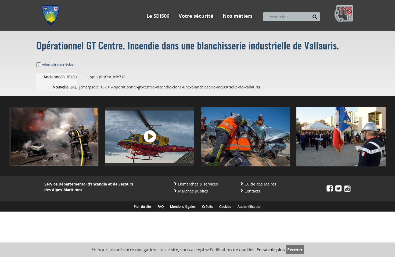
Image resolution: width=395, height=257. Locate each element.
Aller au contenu (81, 2)
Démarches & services (198, 184)
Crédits (207, 206)
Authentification (249, 206)
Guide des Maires (260, 184)
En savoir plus (271, 250)
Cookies (225, 206)
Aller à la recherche (114, 2)
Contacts (252, 191)
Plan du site (142, 206)
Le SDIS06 (157, 16)
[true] (315, 16)
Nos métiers (238, 16)
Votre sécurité (196, 16)
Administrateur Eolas (57, 64)
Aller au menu (52, 2)
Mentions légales (183, 206)
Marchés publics (193, 191)
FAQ (160, 206)
